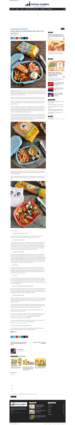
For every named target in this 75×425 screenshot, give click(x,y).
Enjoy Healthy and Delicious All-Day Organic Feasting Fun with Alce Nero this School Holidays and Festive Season (28, 368)
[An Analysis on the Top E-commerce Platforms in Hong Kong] (50, 89)
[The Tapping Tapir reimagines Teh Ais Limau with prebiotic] (32, 417)
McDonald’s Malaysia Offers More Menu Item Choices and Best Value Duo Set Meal (19, 343)
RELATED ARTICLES (14, 356)
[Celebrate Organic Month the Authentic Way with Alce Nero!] (16, 362)
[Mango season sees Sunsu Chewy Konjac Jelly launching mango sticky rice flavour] (56, 66)
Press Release (50, 406)
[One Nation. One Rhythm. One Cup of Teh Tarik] (32, 412)
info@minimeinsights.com (18, 412)
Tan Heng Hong (14, 35)
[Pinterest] (17, 38)
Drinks (16, 9)
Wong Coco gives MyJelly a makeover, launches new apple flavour (58, 94)
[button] (64, 9)
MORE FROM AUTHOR (22, 356)
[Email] (24, 38)
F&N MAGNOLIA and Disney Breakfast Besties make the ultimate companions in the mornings (55, 110)
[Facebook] (12, 38)
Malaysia (49, 404)
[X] (14, 38)
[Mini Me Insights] (37, 4)
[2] (19, 173)
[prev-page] (43, 356)
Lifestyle (49, 412)
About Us (45, 423)
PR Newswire (49, 9)
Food (22, 9)
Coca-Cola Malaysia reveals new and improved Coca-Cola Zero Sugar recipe (59, 83)
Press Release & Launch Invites (32, 9)
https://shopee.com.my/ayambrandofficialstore (19, 316)
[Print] (27, 38)
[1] (30, 111)
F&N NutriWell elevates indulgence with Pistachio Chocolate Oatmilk (56, 102)
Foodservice (63, 423)
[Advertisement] (37, 18)
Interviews (43, 9)
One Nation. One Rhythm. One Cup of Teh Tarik (55, 104)
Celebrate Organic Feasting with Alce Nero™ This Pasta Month (40, 367)
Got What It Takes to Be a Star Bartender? (39, 343)
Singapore (49, 411)
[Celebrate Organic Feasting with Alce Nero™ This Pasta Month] (40, 362)
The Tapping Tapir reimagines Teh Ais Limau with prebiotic (56, 107)
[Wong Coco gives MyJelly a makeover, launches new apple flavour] (50, 95)
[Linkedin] (22, 38)
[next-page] (45, 356)
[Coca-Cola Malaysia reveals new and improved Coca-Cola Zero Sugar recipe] (50, 84)
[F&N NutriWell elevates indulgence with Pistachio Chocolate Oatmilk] (32, 407)
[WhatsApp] (19, 38)
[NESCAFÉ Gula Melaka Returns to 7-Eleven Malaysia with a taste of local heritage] (56, 45)
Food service (50, 414)
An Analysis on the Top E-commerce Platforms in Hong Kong (59, 88)
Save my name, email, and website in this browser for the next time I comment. (24, 394)
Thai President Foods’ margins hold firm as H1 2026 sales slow (55, 113)
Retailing (58, 423)
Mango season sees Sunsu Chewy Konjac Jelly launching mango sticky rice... (55, 74)
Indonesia (49, 409)
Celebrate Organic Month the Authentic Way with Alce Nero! (16, 367)
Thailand (49, 407)
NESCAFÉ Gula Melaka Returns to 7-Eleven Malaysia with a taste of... (56, 36)
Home (12, 9)
